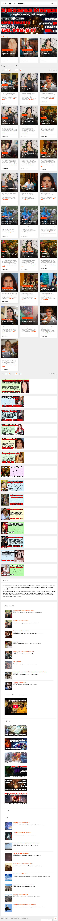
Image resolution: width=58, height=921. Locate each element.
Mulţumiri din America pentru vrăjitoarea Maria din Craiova (9, 255)
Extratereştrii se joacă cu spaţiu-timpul (21, 822)
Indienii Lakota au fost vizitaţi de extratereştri (22, 863)
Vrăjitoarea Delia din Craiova (9, 289)
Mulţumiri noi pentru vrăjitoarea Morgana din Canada (8, 355)
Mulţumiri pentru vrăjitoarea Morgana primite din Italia (48, 288)
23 (16, 70)
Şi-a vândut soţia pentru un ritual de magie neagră (23, 651)
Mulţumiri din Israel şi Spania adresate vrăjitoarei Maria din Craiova (48, 121)
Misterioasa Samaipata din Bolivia (20, 894)
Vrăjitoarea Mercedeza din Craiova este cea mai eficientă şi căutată (48, 53)
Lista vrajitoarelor (27, 251)
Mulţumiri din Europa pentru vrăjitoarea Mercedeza (9, 189)
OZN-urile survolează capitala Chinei (21, 853)
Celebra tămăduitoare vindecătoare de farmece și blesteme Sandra (29, 321)
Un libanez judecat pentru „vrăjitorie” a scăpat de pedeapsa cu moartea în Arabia (30, 671)
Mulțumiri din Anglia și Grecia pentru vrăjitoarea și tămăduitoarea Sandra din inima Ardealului (9, 221)
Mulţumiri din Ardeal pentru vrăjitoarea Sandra (29, 222)
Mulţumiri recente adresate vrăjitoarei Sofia (9, 155)
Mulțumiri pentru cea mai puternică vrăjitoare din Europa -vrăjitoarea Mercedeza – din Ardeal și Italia (28, 120)
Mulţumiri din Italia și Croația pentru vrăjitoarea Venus (29, 189)
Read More (32, 99)
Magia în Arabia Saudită (18, 641)
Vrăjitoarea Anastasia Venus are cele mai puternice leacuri (29, 53)
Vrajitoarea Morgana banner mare (23, 27)
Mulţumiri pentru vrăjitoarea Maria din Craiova (48, 155)
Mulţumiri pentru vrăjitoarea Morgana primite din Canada (48, 322)
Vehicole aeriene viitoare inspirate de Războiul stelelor (24, 904)
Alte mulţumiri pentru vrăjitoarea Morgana (46, 89)
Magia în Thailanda (17, 661)
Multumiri (5, 84)
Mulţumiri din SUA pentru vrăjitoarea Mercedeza (28, 89)
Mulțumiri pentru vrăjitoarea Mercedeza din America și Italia (29, 155)
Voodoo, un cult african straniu (19, 682)
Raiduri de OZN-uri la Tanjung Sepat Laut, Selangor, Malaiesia (26, 842)
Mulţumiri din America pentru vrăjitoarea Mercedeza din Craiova (8, 121)
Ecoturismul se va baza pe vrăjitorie (20, 620)
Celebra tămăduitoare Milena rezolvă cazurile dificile (8, 53)
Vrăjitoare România (16, 4)
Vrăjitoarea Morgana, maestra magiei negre (8, 322)
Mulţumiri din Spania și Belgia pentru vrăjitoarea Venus (8, 88)
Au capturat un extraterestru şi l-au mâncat (22, 832)
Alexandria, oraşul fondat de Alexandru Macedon (23, 884)
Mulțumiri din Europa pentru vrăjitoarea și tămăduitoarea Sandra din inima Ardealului (48, 221)
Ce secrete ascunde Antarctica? (20, 873)
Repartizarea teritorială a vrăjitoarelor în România (23, 610)
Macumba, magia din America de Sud (21, 630)
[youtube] (8, 810)
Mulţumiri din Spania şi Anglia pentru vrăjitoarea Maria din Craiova (47, 255)
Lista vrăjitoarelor (7, 37)
